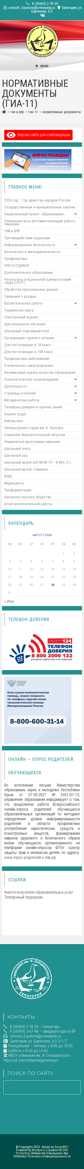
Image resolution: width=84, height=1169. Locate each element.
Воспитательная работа (23, 303)
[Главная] (4, 112)
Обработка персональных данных (31, 289)
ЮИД (8, 476)
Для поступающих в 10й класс (28, 352)
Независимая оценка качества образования (39, 372)
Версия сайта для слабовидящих (43, 134)
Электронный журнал (21, 317)
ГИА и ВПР (12, 231)
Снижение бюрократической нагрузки (34, 435)
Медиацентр (14, 483)
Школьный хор (15, 455)
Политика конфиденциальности (49, 1156)
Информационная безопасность (30, 245)
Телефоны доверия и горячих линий (33, 407)
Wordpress (39, 1150)
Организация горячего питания (29, 338)
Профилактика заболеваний (26, 359)
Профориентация (17, 490)
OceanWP (61, 1147)
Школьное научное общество (27, 497)
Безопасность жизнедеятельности (32, 252)
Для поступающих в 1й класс (27, 345)
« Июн (9, 601)
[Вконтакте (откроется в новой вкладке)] (42, 15)
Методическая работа (21, 400)
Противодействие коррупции (27, 238)
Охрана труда (15, 414)
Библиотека (13, 421)
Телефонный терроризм (23, 897)
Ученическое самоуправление (28, 365)
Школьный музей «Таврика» (26, 469)
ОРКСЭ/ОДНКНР (17, 266)
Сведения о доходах (20, 296)
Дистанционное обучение (24, 324)
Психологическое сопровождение (31, 379)
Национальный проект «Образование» (34, 214)
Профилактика (15, 259)
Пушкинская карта (18, 310)
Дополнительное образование (28, 272)
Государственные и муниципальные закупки (39, 207)
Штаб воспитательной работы (28, 504)
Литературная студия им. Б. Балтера (33, 428)
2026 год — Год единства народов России (37, 200)
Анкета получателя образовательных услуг (38, 892)
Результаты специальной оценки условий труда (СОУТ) (37, 281)
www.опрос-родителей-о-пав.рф (30, 857)
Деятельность (15, 386)
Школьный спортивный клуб (26, 331)
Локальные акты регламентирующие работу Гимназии (39, 222)
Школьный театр (17, 448)
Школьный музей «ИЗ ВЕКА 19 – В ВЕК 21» (37, 462)
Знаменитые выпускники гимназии (32, 442)
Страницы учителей (20, 393)
